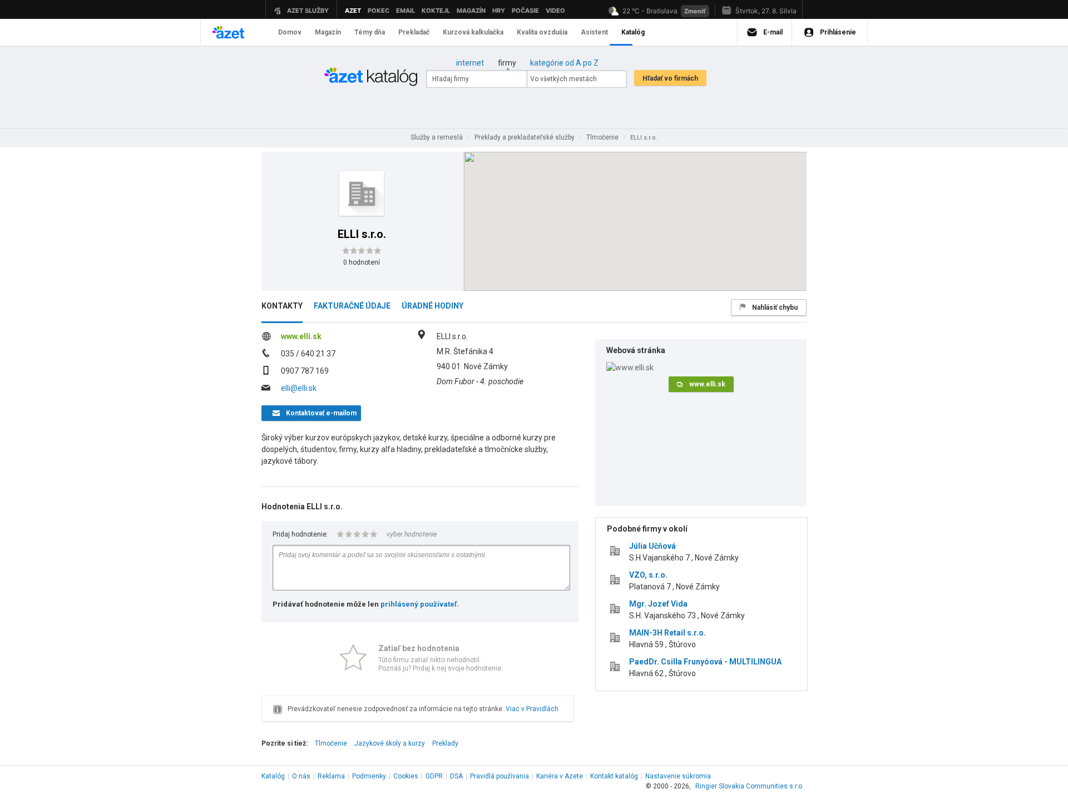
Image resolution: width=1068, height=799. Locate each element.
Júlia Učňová (652, 546)
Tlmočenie (331, 743)
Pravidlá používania (499, 776)
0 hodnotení (361, 262)
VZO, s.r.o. (648, 574)
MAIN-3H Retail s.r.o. (667, 632)
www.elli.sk (301, 336)
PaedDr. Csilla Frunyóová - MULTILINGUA (705, 661)
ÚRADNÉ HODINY (432, 305)
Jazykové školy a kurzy (389, 743)
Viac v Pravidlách (532, 709)
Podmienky (369, 776)
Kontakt (614, 776)
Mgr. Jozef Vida (658, 603)
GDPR (434, 776)
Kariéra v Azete (559, 776)
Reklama (331, 776)
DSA (456, 776)
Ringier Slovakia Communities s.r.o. (749, 786)
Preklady (445, 743)
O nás (301, 776)
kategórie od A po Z (564, 62)
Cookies (405, 776)
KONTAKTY (282, 305)
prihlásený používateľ (418, 604)
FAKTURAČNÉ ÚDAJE (352, 305)
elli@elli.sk (299, 388)
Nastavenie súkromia (678, 776)
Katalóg (273, 776)
